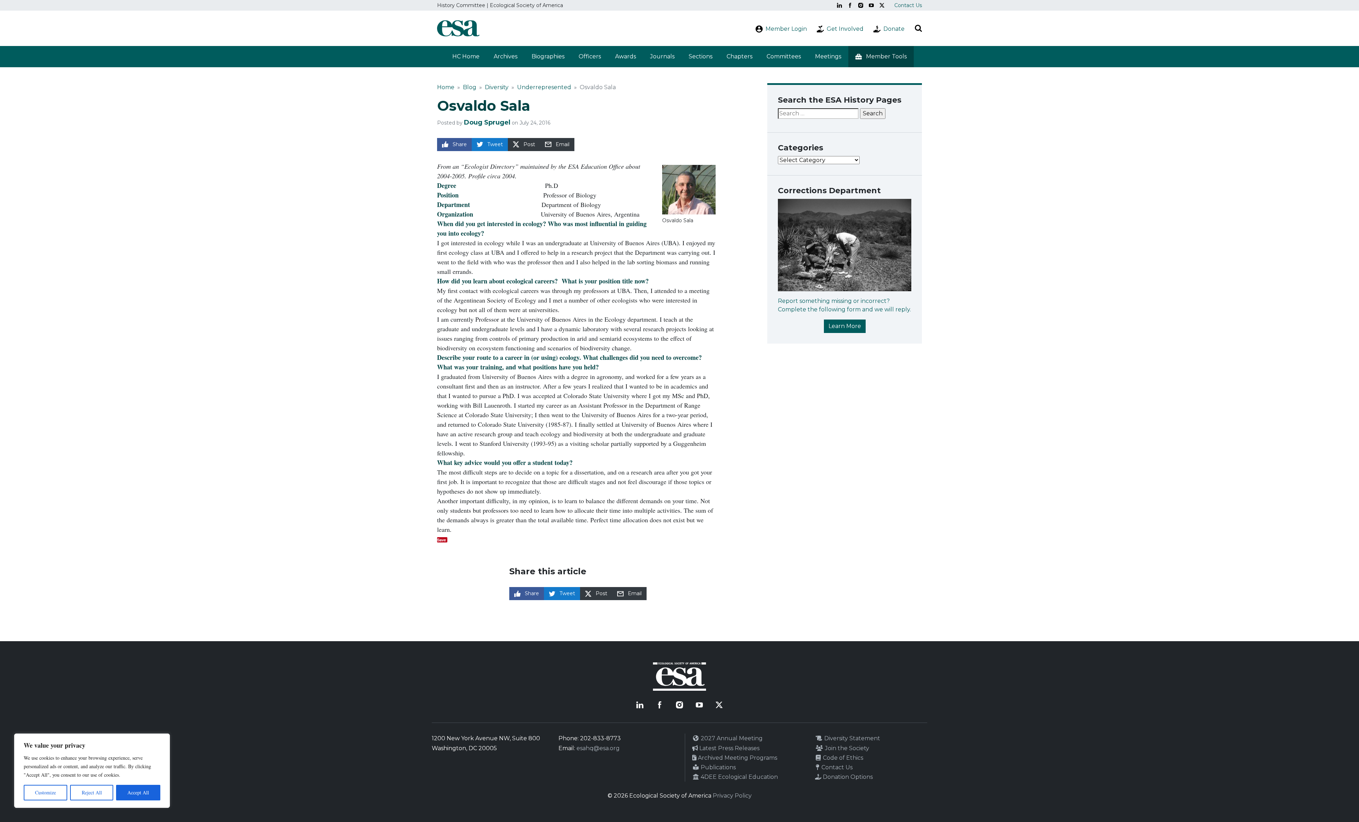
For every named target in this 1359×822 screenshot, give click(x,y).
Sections (700, 56)
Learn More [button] (844, 326)
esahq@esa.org (598, 748)
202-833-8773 (600, 738)
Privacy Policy (732, 795)
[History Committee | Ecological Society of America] (458, 28)
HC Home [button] (466, 56)
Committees (784, 56)
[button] (881, 56)
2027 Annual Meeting (731, 738)
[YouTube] (871, 5)
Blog (469, 87)
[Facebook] (850, 5)
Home (445, 87)
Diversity (497, 87)
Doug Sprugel (487, 122)
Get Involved (845, 28)
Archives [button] (505, 56)
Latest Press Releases (728, 748)
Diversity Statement (851, 738)
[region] (92, 771)
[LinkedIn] (839, 5)
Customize (45, 792)
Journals (662, 56)
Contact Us (908, 5)
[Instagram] (860, 5)
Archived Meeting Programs (736, 757)
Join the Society (846, 748)
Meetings (828, 56)
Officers (590, 56)
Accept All (138, 792)
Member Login (786, 28)
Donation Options (847, 777)
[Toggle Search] (918, 28)
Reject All (92, 792)
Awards (625, 56)
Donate (894, 28)
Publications (717, 767)
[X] (882, 5)
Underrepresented (544, 87)
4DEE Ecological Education (738, 777)
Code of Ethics (842, 757)
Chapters (739, 56)
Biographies (548, 56)
